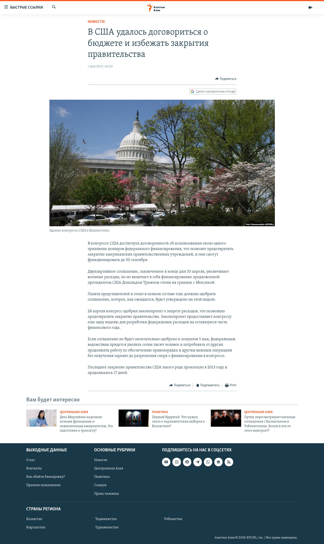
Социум (100, 485)
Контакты (34, 468)
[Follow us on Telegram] (197, 462)
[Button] (225, 79)
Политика (160, 412)
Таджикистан (106, 519)
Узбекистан (173, 519)
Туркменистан (107, 527)
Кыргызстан (35, 527)
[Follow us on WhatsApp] (208, 462)
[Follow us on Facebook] (187, 462)
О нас (30, 460)
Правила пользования (43, 485)
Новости (96, 22)
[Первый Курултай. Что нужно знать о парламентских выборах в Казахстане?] (134, 418)
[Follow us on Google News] (218, 462)
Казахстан (34, 519)
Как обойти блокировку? (45, 477)
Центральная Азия (74, 412)
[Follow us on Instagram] (176, 462)
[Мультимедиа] (310, 7)
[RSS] (229, 462)
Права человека (106, 493)
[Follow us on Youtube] (166, 462)
